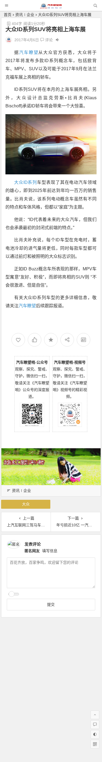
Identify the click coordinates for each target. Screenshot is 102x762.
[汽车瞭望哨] (51, 7)
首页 (7, 14)
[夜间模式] (95, 734)
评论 (48, 40)
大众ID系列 (25, 182)
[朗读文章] (57, 40)
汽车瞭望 (29, 52)
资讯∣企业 (24, 14)
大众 (26, 504)
